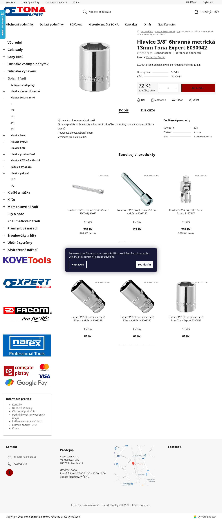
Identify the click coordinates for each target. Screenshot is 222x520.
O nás (15, 428)
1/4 (12, 116)
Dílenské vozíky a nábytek (28, 64)
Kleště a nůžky (18, 192)
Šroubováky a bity (21, 235)
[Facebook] (9, 472)
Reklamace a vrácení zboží (27, 421)
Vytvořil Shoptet (207, 516)
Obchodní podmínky (56, 2)
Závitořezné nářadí (22, 250)
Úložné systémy (19, 242)
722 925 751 (20, 463)
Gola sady (15, 49)
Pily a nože (15, 214)
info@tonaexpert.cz (25, 456)
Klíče (11, 199)
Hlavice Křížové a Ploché (25, 160)
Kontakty (10, 2)
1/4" (13, 179)
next (213, 206)
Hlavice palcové (20, 173)
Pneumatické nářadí (23, 221)
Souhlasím (144, 264)
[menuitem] (20, 24)
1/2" (13, 185)
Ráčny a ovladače (21, 167)
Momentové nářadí (22, 207)
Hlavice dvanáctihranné (25, 91)
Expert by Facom (155, 57)
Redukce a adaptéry (23, 85)
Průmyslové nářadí (22, 228)
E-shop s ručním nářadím (85, 505)
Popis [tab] (124, 110)
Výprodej (14, 42)
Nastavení (78, 264)
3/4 (12, 122)
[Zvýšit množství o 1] (176, 88)
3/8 (12, 129)
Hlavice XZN (18, 148)
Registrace (207, 2)
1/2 (12, 110)
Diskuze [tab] (148, 110)
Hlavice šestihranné (23, 97)
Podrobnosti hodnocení (187, 53)
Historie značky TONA (24, 425)
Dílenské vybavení (21, 71)
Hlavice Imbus (19, 141)
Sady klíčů (15, 57)
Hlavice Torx (18, 135)
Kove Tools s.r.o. (141, 505)
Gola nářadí (16, 78)
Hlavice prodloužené (23, 154)
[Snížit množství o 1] (160, 88)
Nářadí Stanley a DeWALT (116, 505)
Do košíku (198, 88)
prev (60, 206)
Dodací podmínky (30, 2)
